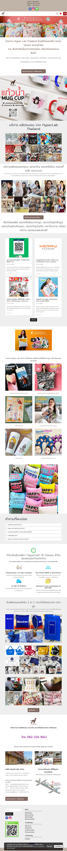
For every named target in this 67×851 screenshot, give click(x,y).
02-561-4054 (36, 5)
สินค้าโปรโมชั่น (29, 817)
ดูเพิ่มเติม (9, 274)
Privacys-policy (29, 832)
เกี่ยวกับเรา (28, 826)
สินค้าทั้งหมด (28, 813)
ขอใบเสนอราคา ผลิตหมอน (32, 71)
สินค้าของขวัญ (29, 815)
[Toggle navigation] (65, 13)
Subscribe (9, 814)
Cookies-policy (29, 830)
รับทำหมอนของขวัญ (32, 217)
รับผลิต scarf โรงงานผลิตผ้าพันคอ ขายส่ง (48, 393)
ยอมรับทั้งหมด (58, 846)
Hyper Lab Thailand (18, 790)
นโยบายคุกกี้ (12, 848)
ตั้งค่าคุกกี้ (49, 846)
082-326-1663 (36, 3)
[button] (56, 14)
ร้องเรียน (27, 839)
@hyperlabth (36, 1)
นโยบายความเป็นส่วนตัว (38, 846)
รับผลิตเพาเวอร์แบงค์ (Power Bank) (19, 393)
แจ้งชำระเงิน (28, 828)
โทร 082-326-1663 (33, 737)
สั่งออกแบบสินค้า (30, 819)
